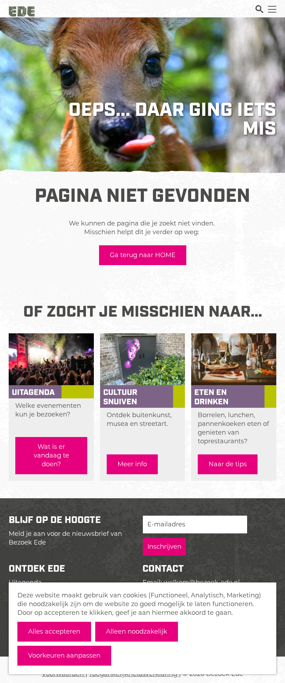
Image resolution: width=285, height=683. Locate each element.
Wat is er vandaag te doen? (51, 455)
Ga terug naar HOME (143, 255)
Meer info (132, 464)
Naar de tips (228, 464)
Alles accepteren (54, 631)
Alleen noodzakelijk (136, 631)
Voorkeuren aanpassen (64, 655)
